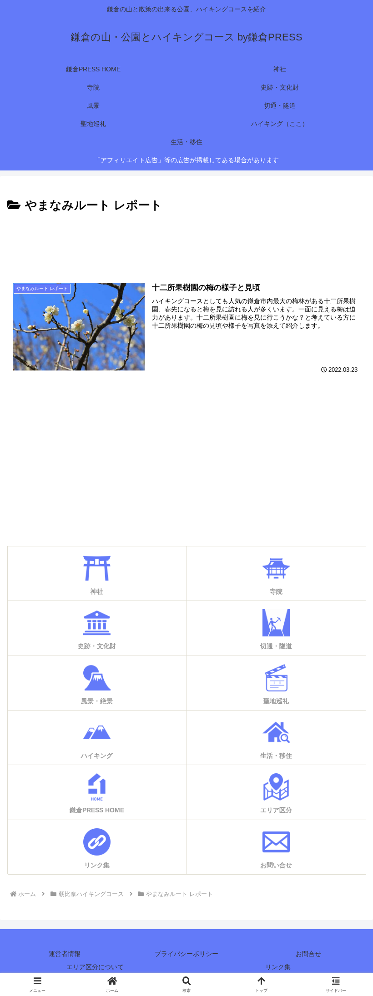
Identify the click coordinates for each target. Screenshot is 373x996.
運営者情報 (65, 953)
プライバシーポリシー (186, 953)
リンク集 (278, 967)
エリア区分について (95, 967)
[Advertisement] (186, 240)
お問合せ (308, 953)
